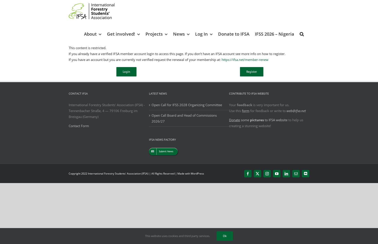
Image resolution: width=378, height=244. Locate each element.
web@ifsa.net (296, 111)
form (245, 111)
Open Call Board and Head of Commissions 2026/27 (184, 118)
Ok (225, 236)
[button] (302, 33)
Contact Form (79, 126)
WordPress (197, 173)
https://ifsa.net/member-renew (245, 59)
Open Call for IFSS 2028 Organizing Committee (187, 105)
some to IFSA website (258, 120)
